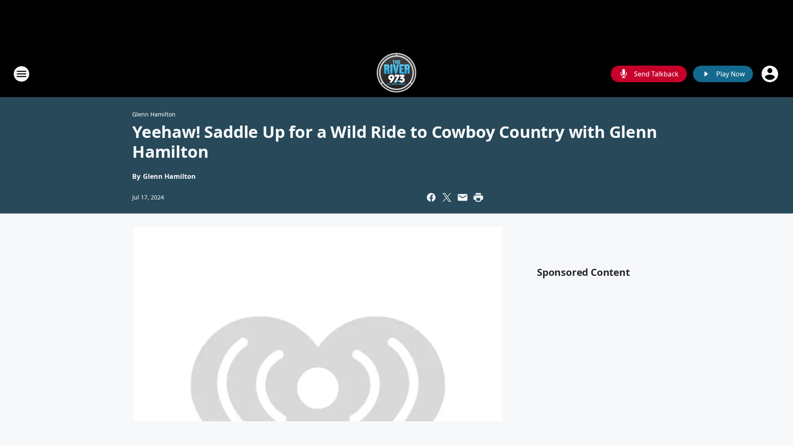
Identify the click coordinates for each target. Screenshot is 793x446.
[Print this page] (478, 197)
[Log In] (771, 74)
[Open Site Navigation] (21, 74)
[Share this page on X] (447, 197)
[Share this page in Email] (462, 197)
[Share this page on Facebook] (431, 197)
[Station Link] (396, 73)
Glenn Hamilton (154, 114)
